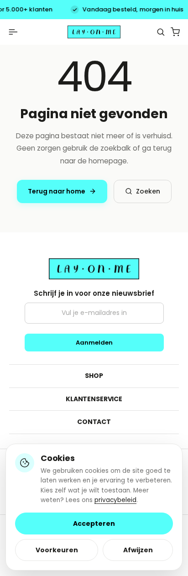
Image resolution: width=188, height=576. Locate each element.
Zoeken (148, 191)
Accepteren (94, 523)
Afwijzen (138, 550)
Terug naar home (56, 191)
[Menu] (12, 32)
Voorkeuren (57, 550)
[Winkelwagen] (175, 32)
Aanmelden (94, 342)
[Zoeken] (160, 32)
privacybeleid (115, 500)
